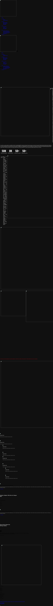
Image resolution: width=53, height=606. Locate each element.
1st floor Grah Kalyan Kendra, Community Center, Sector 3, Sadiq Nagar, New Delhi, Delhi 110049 (12, 601)
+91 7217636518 (2, 603)
